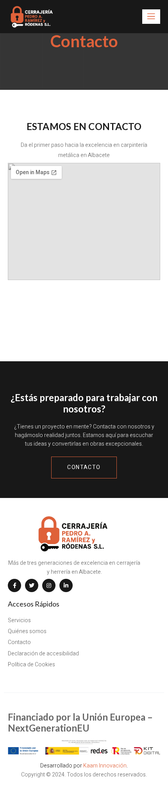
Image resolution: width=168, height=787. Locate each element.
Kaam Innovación (105, 766)
